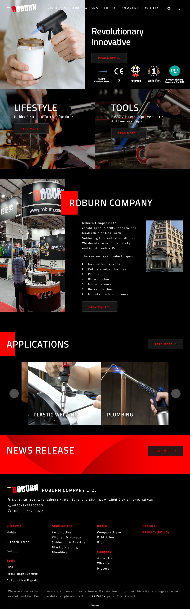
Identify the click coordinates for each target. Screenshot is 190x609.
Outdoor (13, 551)
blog (101, 542)
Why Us (103, 563)
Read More (107, 58)
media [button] (110, 8)
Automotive (61, 532)
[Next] (176, 393)
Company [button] (130, 8)
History (103, 568)
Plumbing (59, 552)
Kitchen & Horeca (66, 537)
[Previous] (14, 393)
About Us (104, 558)
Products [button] (57, 8)
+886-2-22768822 (27, 511)
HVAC (11, 567)
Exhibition (105, 537)
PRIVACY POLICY (156, 532)
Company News (109, 532)
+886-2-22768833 (27, 505)
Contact (153, 8)
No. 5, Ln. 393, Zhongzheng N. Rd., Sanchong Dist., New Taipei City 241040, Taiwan (82, 499)
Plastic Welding (65, 547)
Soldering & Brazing (69, 542)
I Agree (95, 605)
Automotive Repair (22, 580)
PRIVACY (98, 596)
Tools (11, 560)
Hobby (12, 532)
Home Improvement (23, 573)
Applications (62, 525)
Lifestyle (14, 525)
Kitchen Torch (18, 542)
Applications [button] (85, 8)
